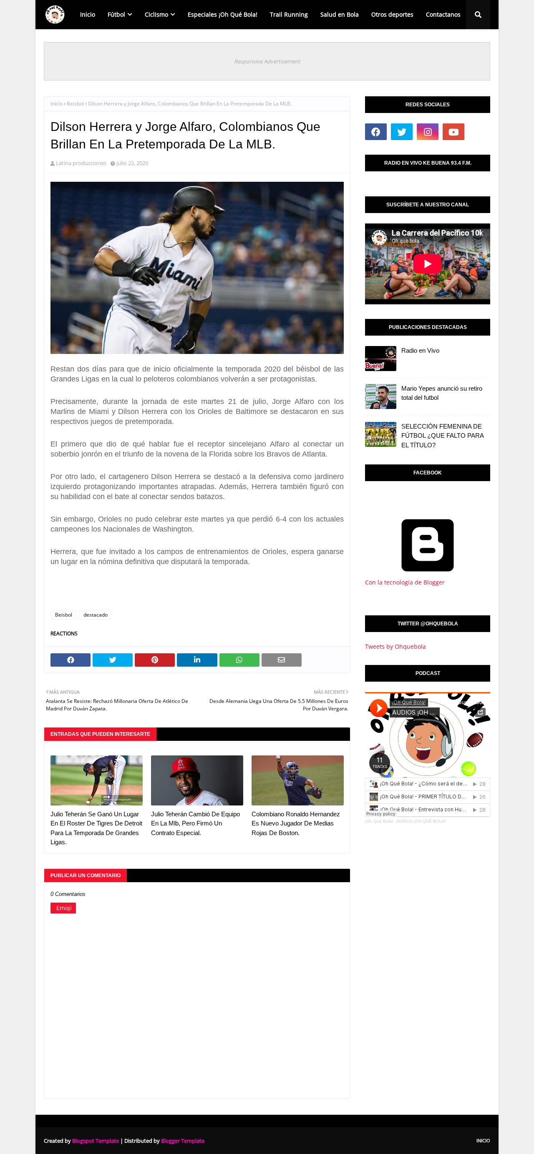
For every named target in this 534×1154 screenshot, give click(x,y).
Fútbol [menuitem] (116, 14)
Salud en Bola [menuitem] (339, 14)
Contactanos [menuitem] (443, 14)
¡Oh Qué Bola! (379, 821)
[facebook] (376, 131)
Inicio (56, 103)
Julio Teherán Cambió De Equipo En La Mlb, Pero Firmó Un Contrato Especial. (195, 823)
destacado (95, 614)
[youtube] (453, 131)
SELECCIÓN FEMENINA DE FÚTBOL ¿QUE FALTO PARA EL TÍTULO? (442, 436)
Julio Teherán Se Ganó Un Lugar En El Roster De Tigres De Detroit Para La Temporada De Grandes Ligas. (96, 828)
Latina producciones (81, 163)
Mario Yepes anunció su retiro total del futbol (441, 393)
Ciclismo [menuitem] (156, 14)
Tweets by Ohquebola (395, 646)
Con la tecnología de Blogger (405, 582)
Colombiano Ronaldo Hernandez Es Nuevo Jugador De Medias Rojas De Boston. (296, 823)
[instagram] (427, 131)
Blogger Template (182, 1140)
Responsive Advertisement (267, 61)
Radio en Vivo (420, 350)
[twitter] (402, 131)
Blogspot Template (95, 1140)
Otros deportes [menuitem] (392, 14)
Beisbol (75, 103)
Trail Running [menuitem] (289, 14)
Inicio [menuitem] (87, 14)
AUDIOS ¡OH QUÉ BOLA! (421, 821)
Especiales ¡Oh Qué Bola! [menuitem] (222, 14)
